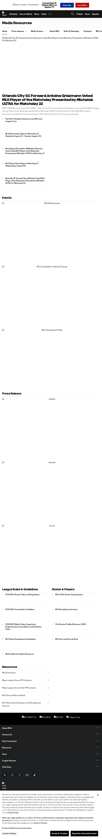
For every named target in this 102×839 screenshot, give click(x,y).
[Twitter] (4, 775)
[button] (50, 14)
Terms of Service (34, 818)
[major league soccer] (4, 787)
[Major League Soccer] (4, 14)
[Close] (98, 795)
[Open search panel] (72, 14)
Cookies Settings (9, 833)
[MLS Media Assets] (51, 230)
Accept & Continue (59, 833)
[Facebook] (19, 775)
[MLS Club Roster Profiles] (51, 357)
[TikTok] (34, 775)
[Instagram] (12, 775)
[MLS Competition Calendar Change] (51, 293)
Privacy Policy (13, 813)
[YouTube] (27, 775)
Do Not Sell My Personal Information (17, 828)
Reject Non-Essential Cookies (84, 833)
